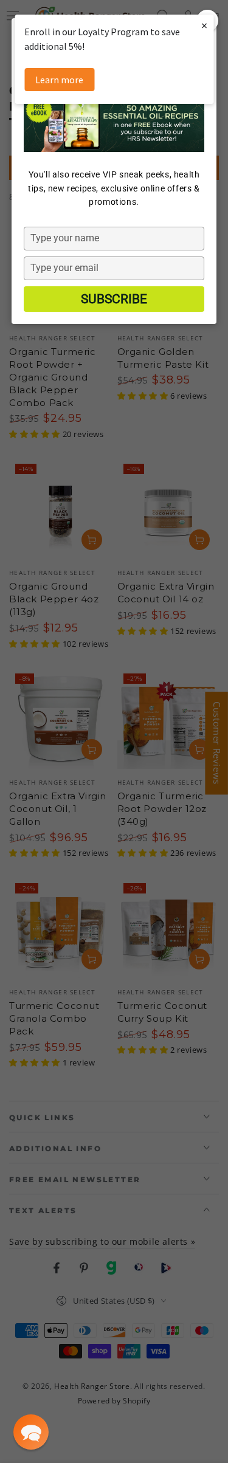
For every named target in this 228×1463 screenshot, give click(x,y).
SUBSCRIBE (114, 299)
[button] (31, 1432)
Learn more (59, 80)
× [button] (204, 25)
